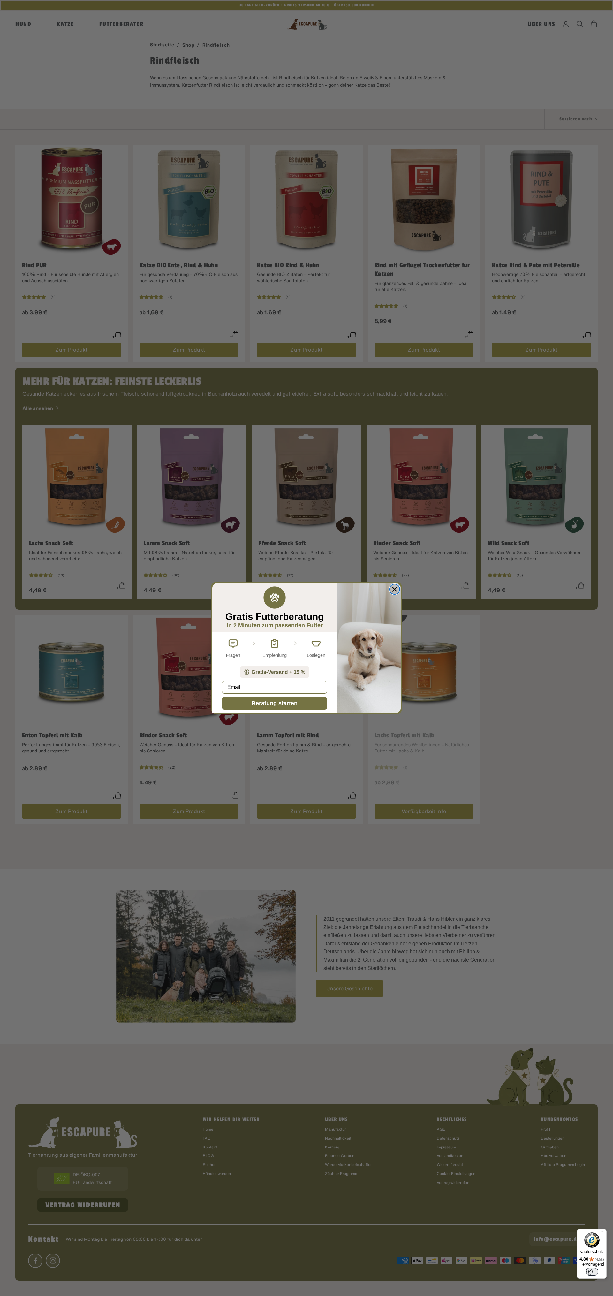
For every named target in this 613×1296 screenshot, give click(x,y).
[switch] (592, 1272)
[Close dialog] (395, 589)
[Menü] (603, 1233)
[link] (274, 672)
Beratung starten (275, 703)
